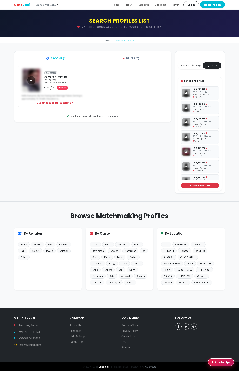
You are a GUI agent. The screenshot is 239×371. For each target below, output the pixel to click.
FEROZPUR (204, 269)
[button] (36, 4)
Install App (224, 362)
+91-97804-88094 (29, 338)
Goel (94, 257)
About (129, 4)
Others (108, 269)
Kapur (107, 257)
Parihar (133, 257)
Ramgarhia (98, 250)
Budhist (35, 250)
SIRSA (167, 269)
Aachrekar (130, 250)
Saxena (114, 250)
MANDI (168, 282)
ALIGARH (168, 257)
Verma (130, 282)
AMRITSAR (180, 244)
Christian (63, 244)
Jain (23, 250)
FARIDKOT (205, 263)
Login (191, 4)
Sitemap (126, 347)
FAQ (123, 342)
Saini (112, 276)
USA (166, 244)
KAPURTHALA (184, 269)
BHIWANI (169, 250)
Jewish (49, 250)
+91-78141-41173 (29, 332)
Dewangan (114, 282)
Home (115, 4)
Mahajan (97, 282)
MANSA (168, 276)
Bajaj (120, 257)
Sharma (141, 276)
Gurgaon (201, 276)
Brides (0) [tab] (132, 58)
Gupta (137, 263)
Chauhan (122, 244)
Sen (121, 269)
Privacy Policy (129, 331)
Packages (144, 4)
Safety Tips (76, 342)
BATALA (183, 282)
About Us (75, 325)
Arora (95, 244)
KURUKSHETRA (172, 263)
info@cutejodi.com (30, 344)
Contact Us (128, 336)
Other (24, 257)
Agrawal (125, 276)
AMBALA (198, 244)
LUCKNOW (184, 276)
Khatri (108, 244)
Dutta (137, 244)
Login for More (201, 185)
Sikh (50, 244)
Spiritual (64, 250)
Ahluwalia (97, 263)
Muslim (37, 244)
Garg (124, 263)
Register (62, 87)
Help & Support (79, 336)
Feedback (75, 331)
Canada (185, 250)
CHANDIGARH (187, 257)
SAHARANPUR (201, 282)
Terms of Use (129, 325)
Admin (175, 4)
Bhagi (112, 263)
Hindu (24, 244)
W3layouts (150, 366)
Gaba (95, 269)
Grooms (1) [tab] (58, 58)
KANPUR (200, 250)
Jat (143, 250)
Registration (212, 4)
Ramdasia (97, 276)
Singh (132, 269)
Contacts (160, 4)
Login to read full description (55, 102)
